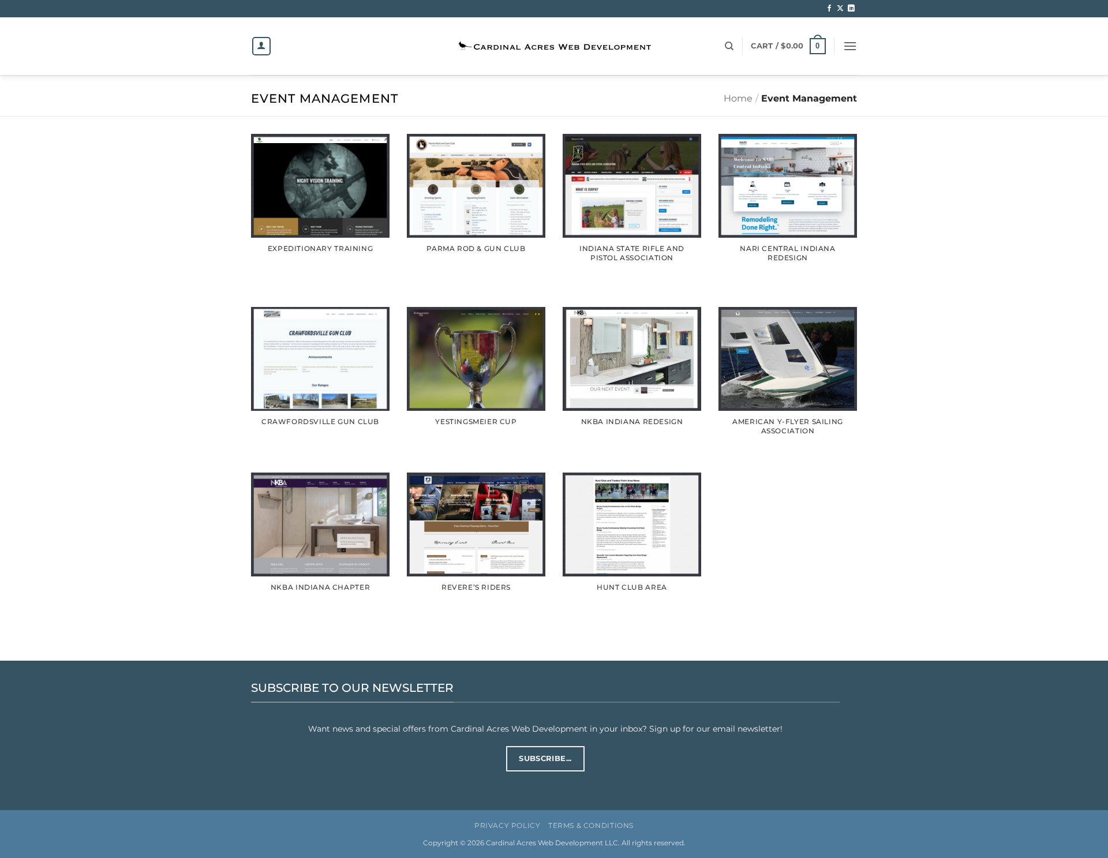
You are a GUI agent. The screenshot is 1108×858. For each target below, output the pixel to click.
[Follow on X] (840, 9)
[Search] (729, 46)
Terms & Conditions (591, 825)
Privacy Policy (507, 825)
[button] (788, 46)
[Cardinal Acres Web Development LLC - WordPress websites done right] (554, 46)
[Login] (261, 46)
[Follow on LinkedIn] (851, 9)
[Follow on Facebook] (829, 9)
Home (738, 98)
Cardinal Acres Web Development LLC (552, 843)
